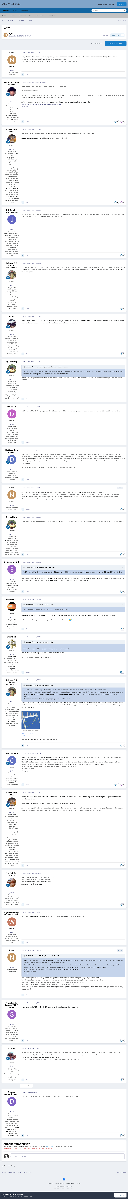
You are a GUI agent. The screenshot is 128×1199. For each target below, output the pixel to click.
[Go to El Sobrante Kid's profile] (11, 569)
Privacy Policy (59, 1184)
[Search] (124, 10)
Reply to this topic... (21, 1156)
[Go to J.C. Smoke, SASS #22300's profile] (11, 219)
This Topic (116, 10)
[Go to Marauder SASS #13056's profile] (11, 91)
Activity (14, 10)
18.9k (12, 379)
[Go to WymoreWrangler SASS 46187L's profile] (11, 921)
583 (12, 424)
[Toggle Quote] (24, 367)
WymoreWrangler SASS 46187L (11, 914)
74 (12, 230)
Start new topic (96, 43)
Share (106, 35)
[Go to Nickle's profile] (6, 35)
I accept (121, 1195)
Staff (30, 16)
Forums (4, 16)
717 (13, 580)
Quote (28, 74)
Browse (6, 10)
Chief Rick (11, 637)
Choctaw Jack (11, 753)
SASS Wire (28, 36)
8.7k (12, 334)
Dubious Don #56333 (11, 451)
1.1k (13, 771)
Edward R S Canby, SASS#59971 (11, 265)
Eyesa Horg (11, 362)
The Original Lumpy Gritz (12, 874)
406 (12, 70)
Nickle (13, 34)
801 (12, 1112)
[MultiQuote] (23, 74)
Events (13, 16)
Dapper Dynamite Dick (11, 1093)
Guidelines (22, 16)
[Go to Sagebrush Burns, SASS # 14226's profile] (11, 1014)
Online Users (40, 16)
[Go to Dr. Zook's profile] (11, 413)
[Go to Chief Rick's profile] (11, 644)
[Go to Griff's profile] (11, 323)
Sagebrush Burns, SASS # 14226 (11, 1005)
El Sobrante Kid (11, 562)
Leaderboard (52, 16)
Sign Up (121, 4)
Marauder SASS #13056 (11, 83)
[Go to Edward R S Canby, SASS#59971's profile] (11, 274)
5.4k (12, 102)
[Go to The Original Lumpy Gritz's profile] (11, 882)
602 (12, 1025)
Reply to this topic (115, 43)
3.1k (12, 654)
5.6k (12, 285)
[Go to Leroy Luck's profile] (11, 606)
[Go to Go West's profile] (11, 1055)
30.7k (12, 893)
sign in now (50, 1146)
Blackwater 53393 (11, 131)
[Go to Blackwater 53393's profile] (11, 138)
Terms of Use (28, 1196)
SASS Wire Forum (11, 4)
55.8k (12, 149)
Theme (49, 1184)
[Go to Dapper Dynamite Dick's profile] (11, 1101)
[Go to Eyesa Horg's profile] (11, 368)
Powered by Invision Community (64, 1188)
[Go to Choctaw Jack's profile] (11, 760)
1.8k (12, 1066)
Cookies (78, 1184)
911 (13, 932)
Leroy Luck (11, 599)
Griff (11, 317)
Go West (12, 1048)
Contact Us (70, 1184)
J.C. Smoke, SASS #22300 (11, 211)
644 (12, 617)
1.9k (12, 469)
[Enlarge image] (31, 723)
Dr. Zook (11, 407)
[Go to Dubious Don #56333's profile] (11, 459)
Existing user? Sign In (106, 4)
